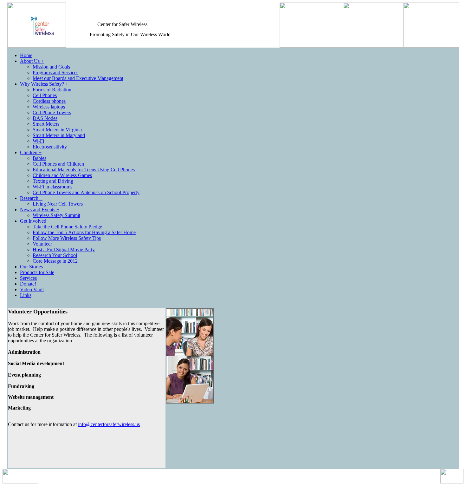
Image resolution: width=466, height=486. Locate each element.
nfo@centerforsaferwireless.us (109, 424)
